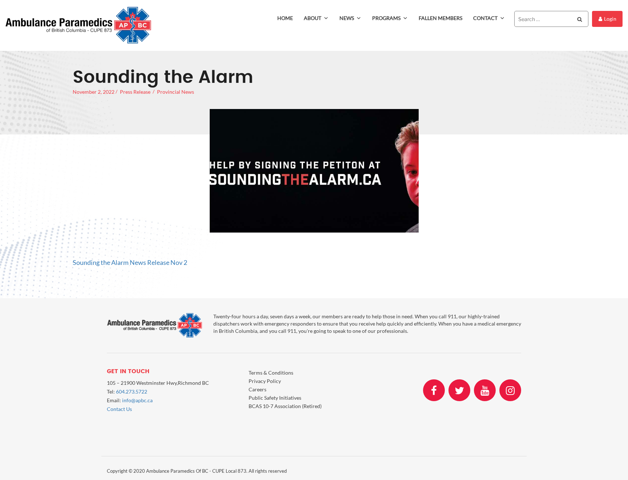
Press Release (135, 92)
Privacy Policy (265, 381)
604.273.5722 (131, 391)
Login (610, 19)
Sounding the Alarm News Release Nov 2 (130, 262)
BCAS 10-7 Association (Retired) (285, 406)
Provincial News (175, 92)
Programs (386, 18)
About (312, 18)
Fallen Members (440, 18)
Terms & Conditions (271, 373)
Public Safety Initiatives (275, 398)
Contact (485, 18)
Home (285, 18)
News (346, 18)
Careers (257, 389)
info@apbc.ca (137, 400)
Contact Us (119, 409)
